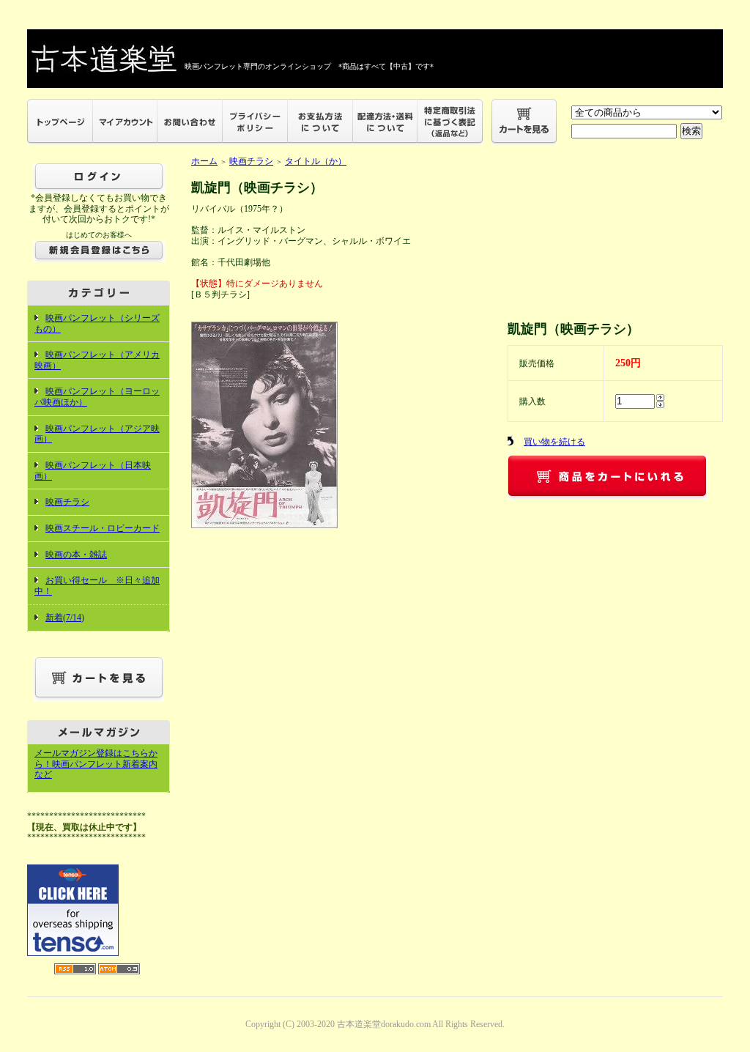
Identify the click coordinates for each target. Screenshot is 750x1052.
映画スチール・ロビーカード (102, 528)
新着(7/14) (64, 617)
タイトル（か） (315, 161)
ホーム (204, 161)
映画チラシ (67, 502)
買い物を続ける (554, 442)
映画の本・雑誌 (76, 554)
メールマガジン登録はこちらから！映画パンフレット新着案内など (95, 763)
